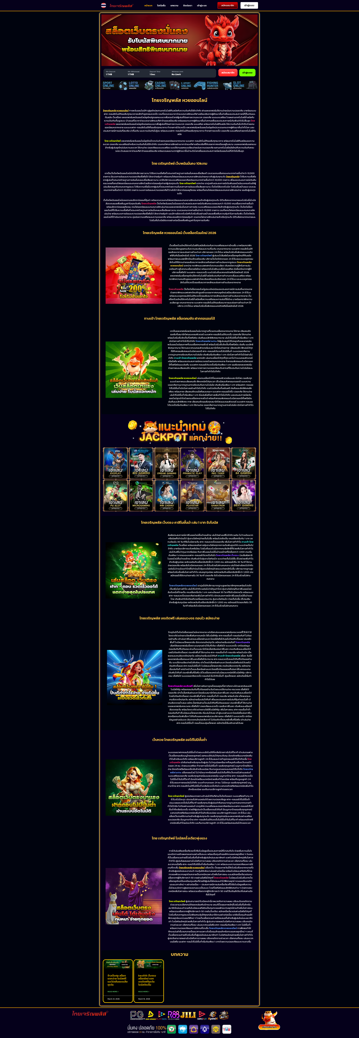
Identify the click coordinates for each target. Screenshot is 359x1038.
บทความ (174, 5)
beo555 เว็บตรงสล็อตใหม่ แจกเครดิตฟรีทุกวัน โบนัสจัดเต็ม (147, 980)
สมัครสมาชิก (227, 72)
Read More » (113, 991)
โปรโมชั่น (161, 5)
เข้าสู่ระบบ (202, 5)
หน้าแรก (148, 5)
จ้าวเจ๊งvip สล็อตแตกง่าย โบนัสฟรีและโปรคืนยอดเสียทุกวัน (118, 980)
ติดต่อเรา (187, 5)
